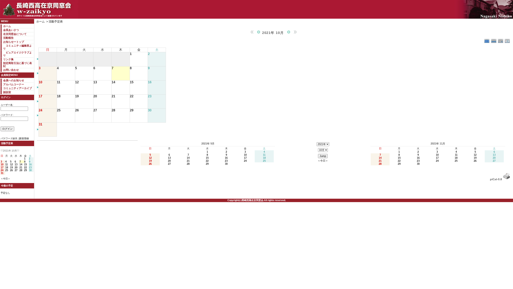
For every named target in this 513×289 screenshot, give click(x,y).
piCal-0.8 (496, 179)
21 (20, 167)
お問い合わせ (11, 69)
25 (6, 170)
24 (2, 170)
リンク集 (8, 59)
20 (16, 167)
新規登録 (24, 138)
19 (11, 167)
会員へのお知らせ (13, 80)
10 (2, 164)
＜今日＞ (5, 178)
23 (30, 167)
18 (6, 167)
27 (16, 170)
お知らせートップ (13, 41)
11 (6, 164)
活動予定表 (56, 21)
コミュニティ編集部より (17, 47)
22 (25, 167)
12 (11, 164)
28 (20, 170)
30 (30, 170)
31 (2, 173)
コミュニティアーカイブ (17, 88)
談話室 (7, 92)
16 (30, 164)
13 (16, 164)
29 (25, 170)
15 (25, 164)
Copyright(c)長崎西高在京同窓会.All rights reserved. (256, 200)
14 (20, 164)
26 (11, 170)
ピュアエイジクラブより (17, 54)
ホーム (7, 26)
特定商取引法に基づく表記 (17, 64)
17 (2, 167)
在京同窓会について (15, 34)
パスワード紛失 (9, 138)
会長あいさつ (11, 30)
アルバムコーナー (13, 84)
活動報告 (8, 37)
